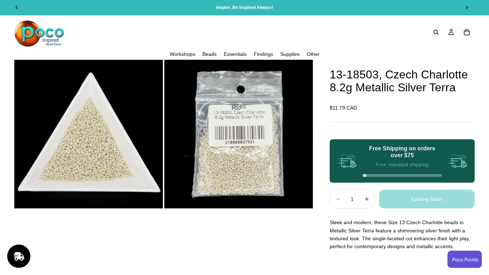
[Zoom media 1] (88, 134)
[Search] (436, 32)
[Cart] (467, 32)
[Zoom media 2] (238, 134)
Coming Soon (426, 199)
